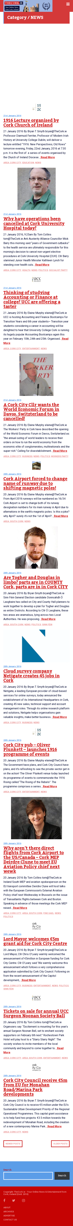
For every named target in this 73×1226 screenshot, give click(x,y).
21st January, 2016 (12, 116)
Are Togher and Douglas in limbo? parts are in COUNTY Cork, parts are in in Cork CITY (35, 582)
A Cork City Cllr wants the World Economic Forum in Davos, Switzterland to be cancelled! (31, 412)
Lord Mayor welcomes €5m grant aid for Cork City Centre (35, 941)
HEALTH (26, 270)
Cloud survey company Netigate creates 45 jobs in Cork (31, 676)
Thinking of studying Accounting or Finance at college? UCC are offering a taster (31, 299)
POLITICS (43, 270)
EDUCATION (28, 162)
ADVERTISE (9, 1216)
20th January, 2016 (12, 474)
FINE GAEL (48, 913)
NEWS (38, 162)
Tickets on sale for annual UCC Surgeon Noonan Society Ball (36, 1013)
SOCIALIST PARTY (58, 270)
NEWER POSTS (13, 1144)
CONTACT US (10, 1220)
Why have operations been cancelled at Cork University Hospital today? (34, 223)
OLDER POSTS (60, 1144)
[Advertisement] (36, 63)
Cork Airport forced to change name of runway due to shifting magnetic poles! (35, 483)
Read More (47, 157)
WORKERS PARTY (59, 456)
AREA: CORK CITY (12, 162)
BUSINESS (27, 456)
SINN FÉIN (47, 624)
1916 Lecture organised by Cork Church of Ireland (31, 122)
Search (7, 1170)
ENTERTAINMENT (31, 348)
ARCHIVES (8, 1211)
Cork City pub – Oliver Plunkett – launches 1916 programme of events (30, 750)
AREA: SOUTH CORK (13, 521)
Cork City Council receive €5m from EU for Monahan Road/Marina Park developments (35, 1087)
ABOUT (7, 1207)
